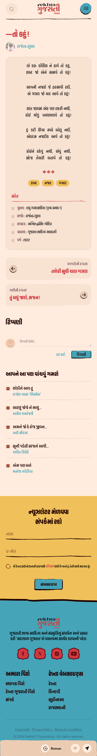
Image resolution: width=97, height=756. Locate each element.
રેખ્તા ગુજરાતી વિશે (20, 691)
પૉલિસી (49, 566)
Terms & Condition (68, 729)
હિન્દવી (54, 691)
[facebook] (23, 653)
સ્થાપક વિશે (15, 683)
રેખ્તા (52, 683)
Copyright (22, 729)
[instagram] (57, 653)
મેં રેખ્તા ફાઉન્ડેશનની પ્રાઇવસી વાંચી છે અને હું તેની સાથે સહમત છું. (51, 566)
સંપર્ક (10, 699)
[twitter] (40, 653)
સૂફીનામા (56, 699)
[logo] (48, 8)
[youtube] (74, 653)
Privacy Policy (42, 729)
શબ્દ (34, 183)
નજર (47, 183)
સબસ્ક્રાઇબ (48, 584)
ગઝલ (62, 183)
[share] (87, 748)
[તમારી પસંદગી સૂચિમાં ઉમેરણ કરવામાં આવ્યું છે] (75, 748)
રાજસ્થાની (56, 707)
